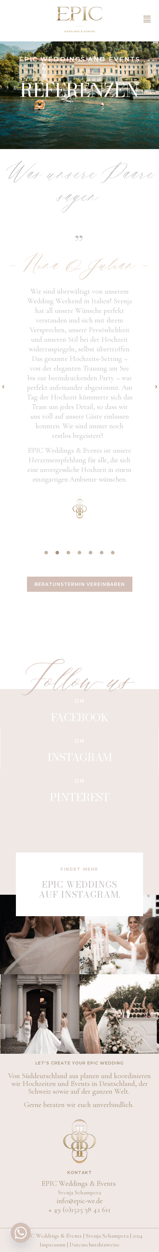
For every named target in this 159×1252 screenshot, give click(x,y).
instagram (79, 757)
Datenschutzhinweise (95, 1244)
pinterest (79, 797)
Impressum (52, 1244)
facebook (79, 717)
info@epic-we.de (80, 1201)
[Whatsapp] (21, 1233)
